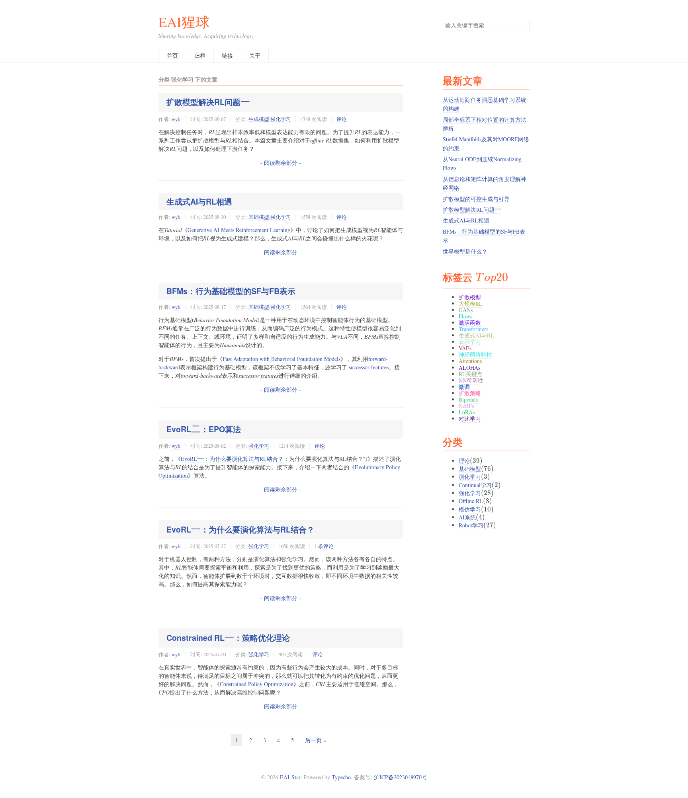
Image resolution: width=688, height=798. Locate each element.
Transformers (473, 329)
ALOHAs (469, 367)
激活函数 (470, 322)
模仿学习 (470, 509)
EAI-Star (290, 777)
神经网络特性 (475, 354)
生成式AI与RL (476, 335)
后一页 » (315, 740)
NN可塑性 (471, 380)
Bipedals (468, 399)
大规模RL (471, 303)
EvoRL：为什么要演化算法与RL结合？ (232, 459)
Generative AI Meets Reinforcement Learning (239, 230)
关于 (254, 55)
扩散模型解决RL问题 (208, 101)
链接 (227, 55)
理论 (464, 460)
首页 (172, 55)
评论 (341, 119)
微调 (464, 386)
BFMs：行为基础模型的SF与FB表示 (230, 291)
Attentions (470, 361)
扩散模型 (470, 297)
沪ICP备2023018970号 (400, 777)
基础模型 (258, 216)
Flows (465, 316)
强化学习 (280, 119)
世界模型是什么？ (465, 251)
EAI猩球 (183, 21)
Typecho (341, 777)
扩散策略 (470, 393)
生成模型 (258, 119)
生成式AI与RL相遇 (199, 201)
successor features (368, 367)
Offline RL (471, 501)
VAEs (465, 348)
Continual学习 (475, 485)
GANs (466, 310)
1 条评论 (324, 546)
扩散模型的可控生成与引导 (476, 199)
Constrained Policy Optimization (256, 684)
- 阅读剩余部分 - (280, 162)
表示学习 (470, 341)
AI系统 (467, 517)
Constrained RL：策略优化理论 (228, 637)
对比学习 (470, 418)
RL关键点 (471, 374)
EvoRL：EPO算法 (203, 429)
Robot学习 (471, 525)
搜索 (523, 25)
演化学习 (470, 476)
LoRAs (467, 412)
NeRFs (466, 406)
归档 (199, 55)
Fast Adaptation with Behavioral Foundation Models (281, 359)
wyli (176, 119)
